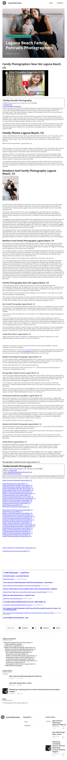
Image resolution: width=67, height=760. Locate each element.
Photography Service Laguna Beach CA (18, 36)
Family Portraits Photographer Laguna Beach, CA (17, 510)
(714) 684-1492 (7, 105)
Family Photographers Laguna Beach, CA (14, 483)
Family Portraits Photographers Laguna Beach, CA (17, 497)
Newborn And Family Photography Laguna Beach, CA (18, 493)
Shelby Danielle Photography (12, 106)
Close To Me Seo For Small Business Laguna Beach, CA (19, 548)
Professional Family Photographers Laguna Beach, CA (19, 498)
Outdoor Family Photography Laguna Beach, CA (17, 523)
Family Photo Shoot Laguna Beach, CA (17, 654)
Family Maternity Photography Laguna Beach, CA (17, 528)
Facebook (25, 628)
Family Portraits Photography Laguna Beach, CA (17, 480)
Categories (60, 3)
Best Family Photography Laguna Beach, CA (15, 507)
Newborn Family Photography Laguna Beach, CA (17, 492)
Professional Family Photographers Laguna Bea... (20, 659)
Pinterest (46, 628)
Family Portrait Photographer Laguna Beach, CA (17, 502)
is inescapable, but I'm (28, 351)
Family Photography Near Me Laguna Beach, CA (17, 536)
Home (51, 3)
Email (57, 628)
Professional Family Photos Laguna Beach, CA (16, 495)
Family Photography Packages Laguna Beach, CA (17, 485)
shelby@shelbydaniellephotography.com (19, 472)
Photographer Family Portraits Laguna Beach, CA (17, 515)
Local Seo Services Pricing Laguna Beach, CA (15, 551)
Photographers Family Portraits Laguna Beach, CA (17, 490)
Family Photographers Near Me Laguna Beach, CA (17, 488)
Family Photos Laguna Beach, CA (12, 505)
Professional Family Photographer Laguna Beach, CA (18, 516)
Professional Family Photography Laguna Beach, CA (18, 520)
